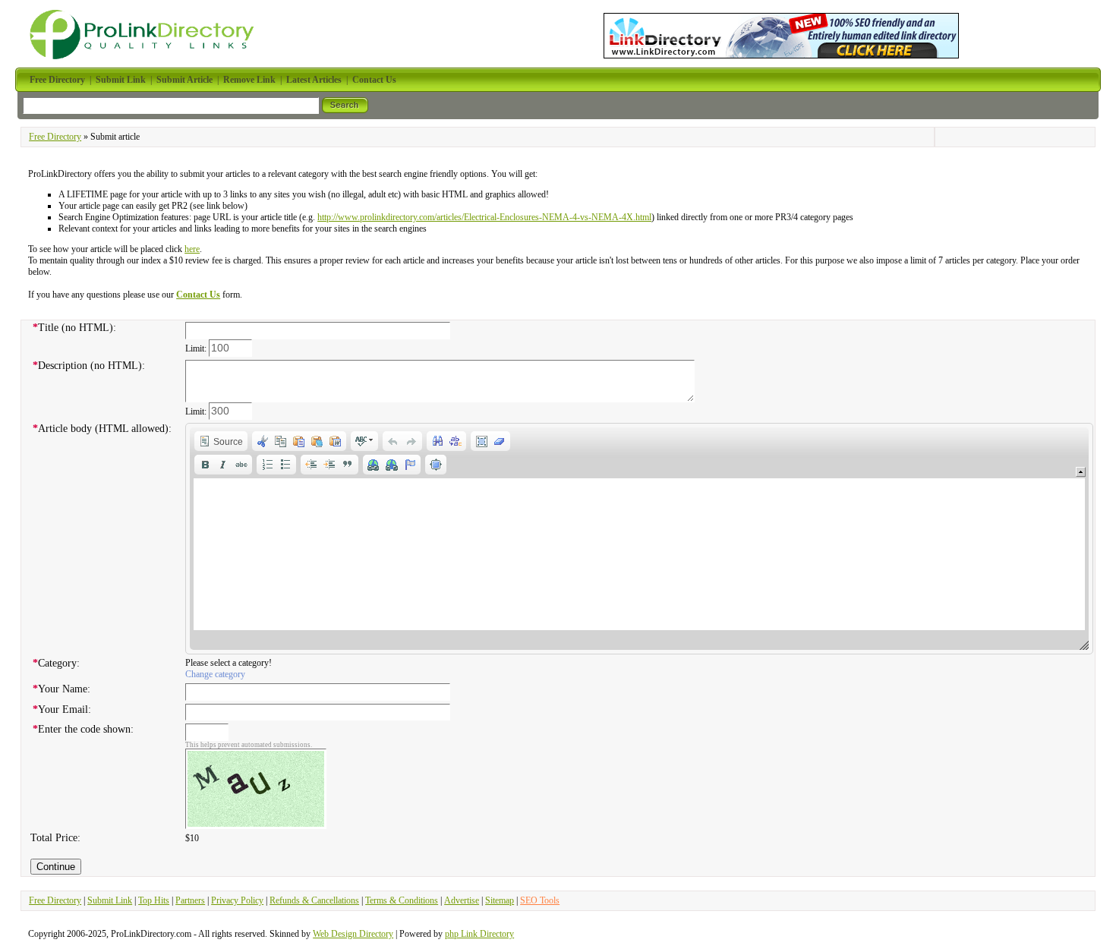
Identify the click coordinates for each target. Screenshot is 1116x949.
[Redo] (411, 441)
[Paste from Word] (335, 441)
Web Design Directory (353, 934)
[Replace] (455, 441)
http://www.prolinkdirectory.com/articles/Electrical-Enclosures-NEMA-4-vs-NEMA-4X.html (484, 217)
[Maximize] (436, 464)
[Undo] (393, 441)
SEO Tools (540, 900)
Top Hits (153, 900)
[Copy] (281, 441)
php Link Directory (479, 934)
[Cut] (263, 441)
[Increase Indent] (329, 464)
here (192, 249)
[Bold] (205, 464)
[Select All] (481, 441)
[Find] (437, 441)
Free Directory (55, 136)
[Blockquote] (348, 464)
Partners (190, 900)
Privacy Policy (237, 900)
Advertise (461, 900)
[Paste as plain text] (317, 441)
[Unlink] (392, 464)
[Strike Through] (241, 464)
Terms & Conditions (401, 900)
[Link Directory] (781, 32)
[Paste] (299, 441)
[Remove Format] (499, 441)
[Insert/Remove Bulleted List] (285, 464)
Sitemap (499, 900)
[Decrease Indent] (311, 464)
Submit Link (109, 900)
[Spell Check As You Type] (364, 441)
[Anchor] (410, 464)
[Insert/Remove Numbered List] (267, 464)
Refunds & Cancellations (314, 900)
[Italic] (223, 464)
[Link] (373, 464)
